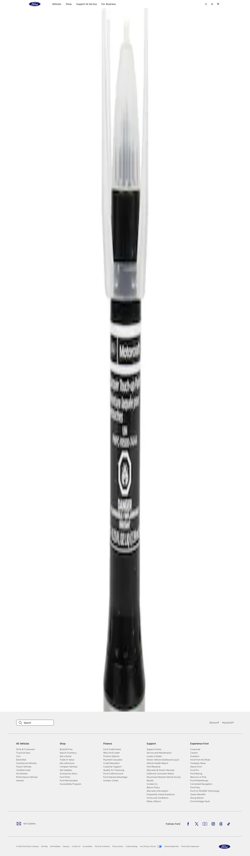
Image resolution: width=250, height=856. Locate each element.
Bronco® (214, 722)
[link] (44, 846)
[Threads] (221, 824)
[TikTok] (228, 824)
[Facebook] (189, 824)
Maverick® (228, 722)
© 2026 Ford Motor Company (27, 846)
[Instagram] (213, 824)
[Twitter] (196, 824)
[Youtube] (205, 824)
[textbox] (35, 723)
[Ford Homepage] (224, 847)
